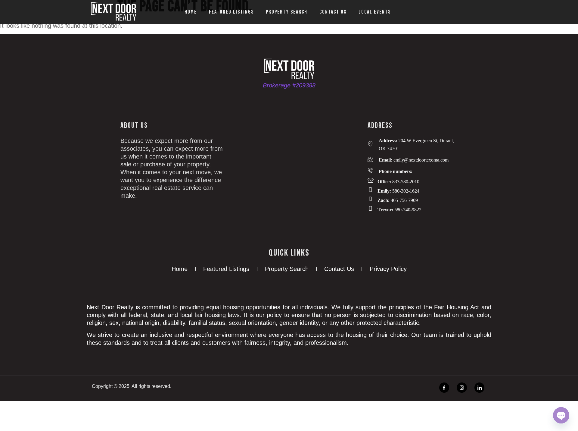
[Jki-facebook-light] (444, 387)
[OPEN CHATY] (561, 415)
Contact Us (332, 12)
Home (191, 12)
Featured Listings (231, 12)
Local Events (375, 12)
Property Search (286, 12)
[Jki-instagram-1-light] (462, 387)
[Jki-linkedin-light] (479, 387)
